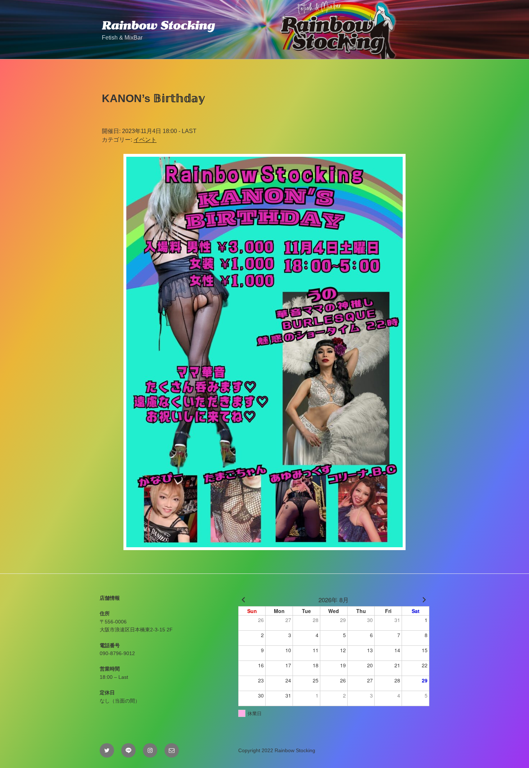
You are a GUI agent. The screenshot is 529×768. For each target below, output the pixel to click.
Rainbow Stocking (158, 25)
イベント (145, 140)
